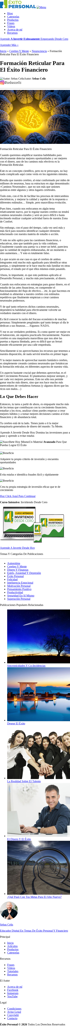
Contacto (12, 1018)
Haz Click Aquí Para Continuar (18, 496)
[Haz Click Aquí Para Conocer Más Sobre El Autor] (9, 918)
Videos (11, 26)
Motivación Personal (19, 585)
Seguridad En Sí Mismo (20, 595)
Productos (12, 19)
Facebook (12, 989)
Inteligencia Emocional (20, 582)
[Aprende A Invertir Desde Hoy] (33, 541)
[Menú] (41, 7)
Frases (10, 23)
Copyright (13, 1015)
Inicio (3, 51)
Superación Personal (18, 598)
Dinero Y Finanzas (17, 569)
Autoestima (13, 563)
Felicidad (12, 579)
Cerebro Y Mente (19, 51)
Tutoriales (12, 971)
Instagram (12, 993)
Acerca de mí (14, 29)
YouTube (12, 996)
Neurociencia (39, 51)
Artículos (12, 946)
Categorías (13, 16)
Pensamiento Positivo (19, 589)
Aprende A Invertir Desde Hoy (17, 547)
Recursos (12, 32)
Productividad (15, 592)
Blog (10, 13)
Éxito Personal (15, 576)
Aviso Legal (14, 1011)
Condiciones (14, 1008)
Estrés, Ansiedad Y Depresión (24, 572)
